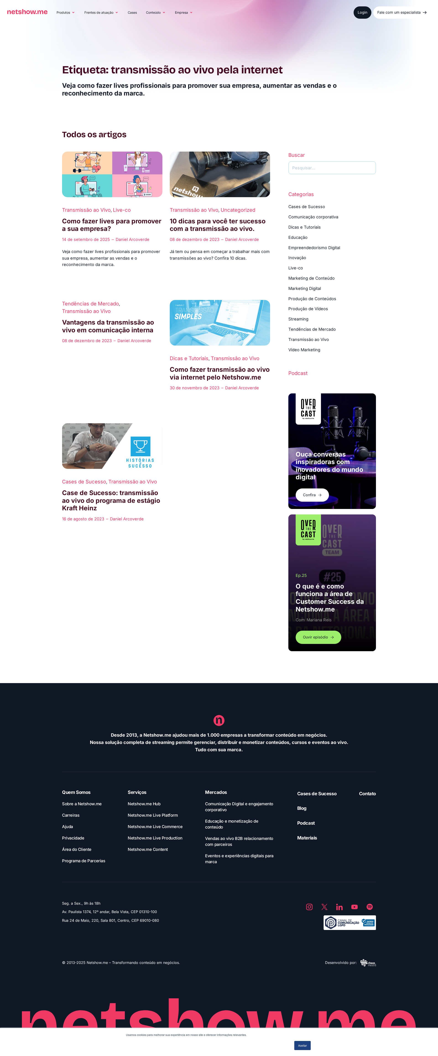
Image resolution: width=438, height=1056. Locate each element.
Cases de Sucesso (84, 482)
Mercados (216, 792)
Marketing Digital (304, 288)
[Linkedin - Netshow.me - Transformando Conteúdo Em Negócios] (339, 907)
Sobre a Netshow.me (82, 803)
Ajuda (67, 826)
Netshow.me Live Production (155, 838)
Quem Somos (76, 792)
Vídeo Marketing (304, 349)
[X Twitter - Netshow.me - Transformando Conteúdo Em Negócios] (324, 907)
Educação (298, 237)
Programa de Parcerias (83, 860)
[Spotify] (369, 907)
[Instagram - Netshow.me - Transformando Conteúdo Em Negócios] (309, 907)
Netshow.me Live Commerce (155, 826)
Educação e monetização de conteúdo (231, 824)
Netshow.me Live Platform (153, 815)
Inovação (297, 257)
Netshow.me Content (148, 849)
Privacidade (73, 838)
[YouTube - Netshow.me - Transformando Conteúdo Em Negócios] (354, 907)
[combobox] (332, 167)
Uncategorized (238, 210)
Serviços (137, 792)
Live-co (122, 210)
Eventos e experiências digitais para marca (239, 858)
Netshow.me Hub (144, 803)
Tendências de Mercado (90, 304)
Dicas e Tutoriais (189, 358)
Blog (302, 808)
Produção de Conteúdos (312, 298)
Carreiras (70, 815)
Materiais (307, 838)
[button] (66, 12)
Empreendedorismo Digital (314, 247)
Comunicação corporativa (313, 216)
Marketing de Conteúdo (311, 278)
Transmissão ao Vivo (86, 210)
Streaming (298, 319)
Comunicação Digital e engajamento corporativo (239, 806)
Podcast (306, 823)
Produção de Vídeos (308, 308)
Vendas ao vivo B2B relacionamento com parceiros (239, 841)
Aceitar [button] (302, 1045)
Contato (367, 793)
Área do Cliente (76, 849)
